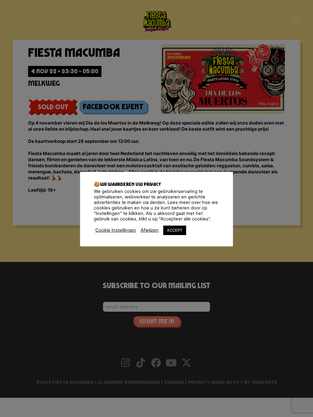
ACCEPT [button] (174, 230)
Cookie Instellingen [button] (115, 230)
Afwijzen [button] (150, 230)
